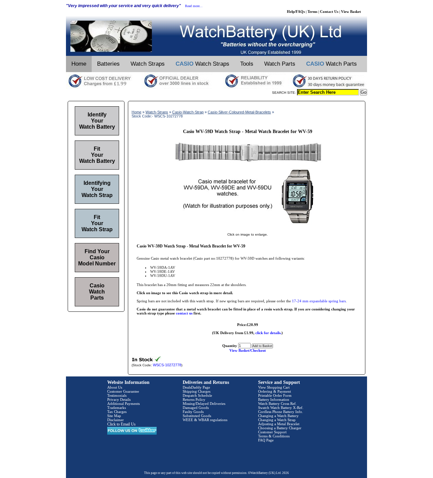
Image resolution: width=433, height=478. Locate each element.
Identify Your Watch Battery (97, 121)
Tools (246, 64)
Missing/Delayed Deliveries (204, 403)
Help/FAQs (296, 11)
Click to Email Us (121, 424)
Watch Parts (279, 64)
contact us (184, 313)
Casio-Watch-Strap (188, 112)
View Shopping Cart (274, 387)
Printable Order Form (275, 395)
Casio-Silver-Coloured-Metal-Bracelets (239, 112)
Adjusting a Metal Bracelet (278, 424)
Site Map (114, 416)
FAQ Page (266, 440)
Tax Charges (117, 412)
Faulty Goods (193, 412)
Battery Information (273, 399)
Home (78, 64)
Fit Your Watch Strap (97, 223)
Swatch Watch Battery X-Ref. (280, 408)
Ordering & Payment (274, 391)
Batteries (108, 64)
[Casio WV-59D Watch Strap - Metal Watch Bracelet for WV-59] (248, 227)
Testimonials (117, 395)
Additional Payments (123, 403)
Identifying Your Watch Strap (97, 189)
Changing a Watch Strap (277, 420)
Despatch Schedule (197, 395)
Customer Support (272, 432)
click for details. (268, 333)
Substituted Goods (197, 416)
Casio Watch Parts (97, 292)
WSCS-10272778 (167, 365)
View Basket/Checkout (247, 350)
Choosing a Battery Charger (279, 428)
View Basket (351, 11)
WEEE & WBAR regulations (205, 420)
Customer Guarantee (123, 391)
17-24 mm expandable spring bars (319, 301)
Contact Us (329, 11)
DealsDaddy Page (196, 387)
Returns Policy (194, 399)
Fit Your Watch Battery (97, 155)
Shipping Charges (196, 391)
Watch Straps (148, 64)
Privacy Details (119, 399)
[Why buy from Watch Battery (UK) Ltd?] (216, 88)
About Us (114, 387)
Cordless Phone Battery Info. (280, 412)
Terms (312, 11)
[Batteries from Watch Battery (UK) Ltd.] (216, 54)
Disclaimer (115, 420)
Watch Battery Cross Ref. (277, 403)
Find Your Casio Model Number (97, 257)
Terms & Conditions (274, 436)
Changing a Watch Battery (278, 416)
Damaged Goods (196, 408)
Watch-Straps (156, 112)
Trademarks (116, 408)
